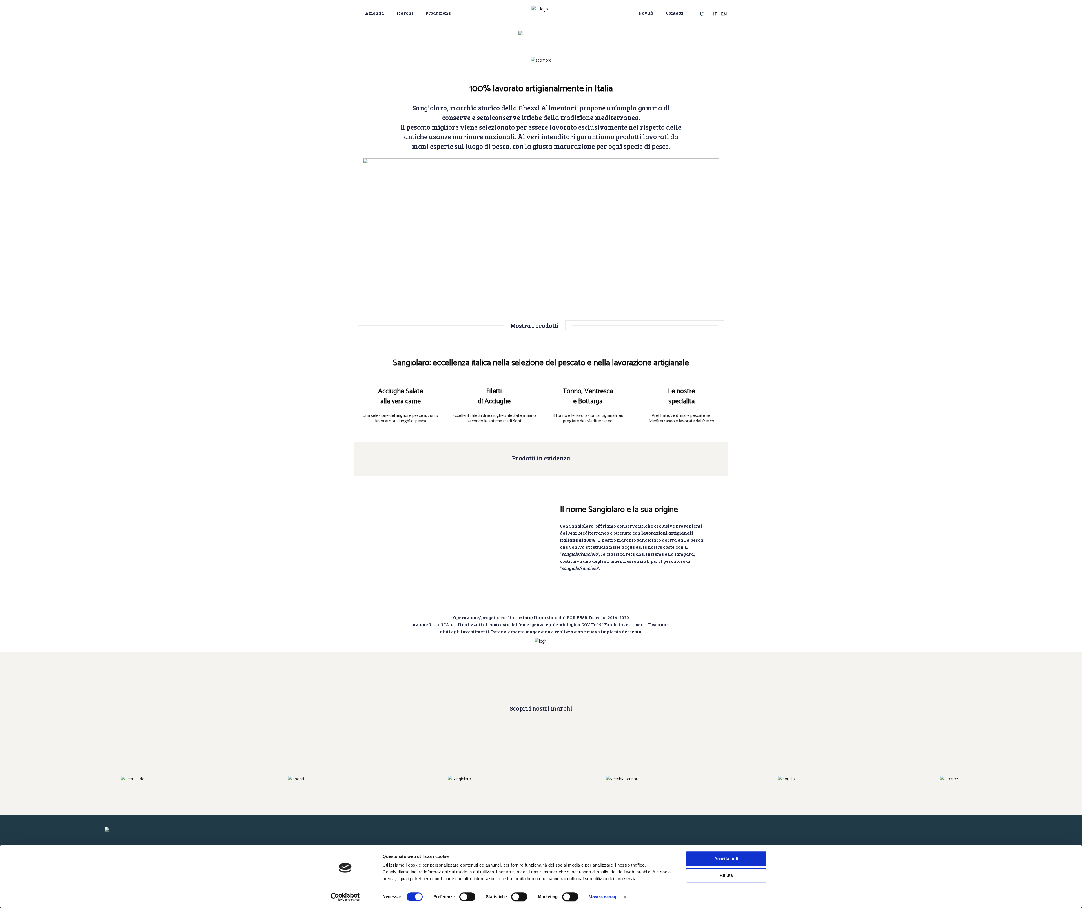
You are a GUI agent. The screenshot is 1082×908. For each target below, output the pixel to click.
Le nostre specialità (681, 396)
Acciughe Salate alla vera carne (400, 396)
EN (724, 14)
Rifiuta (726, 875)
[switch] (467, 896)
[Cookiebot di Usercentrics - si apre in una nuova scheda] (345, 897)
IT (715, 14)
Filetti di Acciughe (494, 396)
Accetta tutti (726, 858)
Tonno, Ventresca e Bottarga (588, 396)
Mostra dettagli (604, 896)
